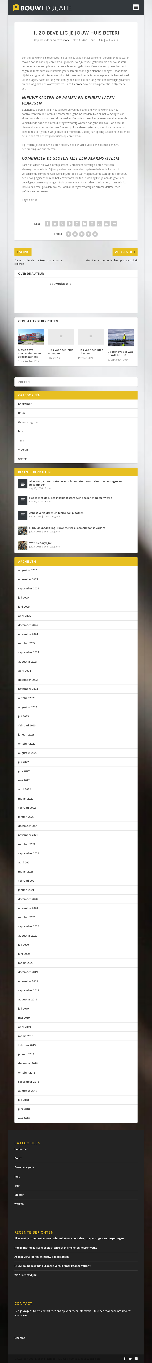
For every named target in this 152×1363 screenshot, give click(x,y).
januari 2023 (26, 734)
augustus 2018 (27, 1091)
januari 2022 (26, 817)
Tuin (21, 440)
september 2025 (28, 588)
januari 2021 (26, 890)
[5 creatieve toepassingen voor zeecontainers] (31, 337)
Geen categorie (28, 422)
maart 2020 (25, 963)
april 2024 (24, 670)
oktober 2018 (26, 1072)
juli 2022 (23, 762)
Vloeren (23, 449)
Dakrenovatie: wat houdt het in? (120, 353)
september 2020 (28, 926)
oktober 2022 (26, 743)
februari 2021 (27, 880)
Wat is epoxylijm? (40, 543)
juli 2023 (23, 716)
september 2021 (28, 853)
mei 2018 (24, 1118)
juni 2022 (24, 771)
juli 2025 (23, 597)
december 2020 (28, 899)
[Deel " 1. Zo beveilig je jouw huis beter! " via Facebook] (47, 223)
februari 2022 (27, 807)
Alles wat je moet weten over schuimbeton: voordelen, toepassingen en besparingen (75, 483)
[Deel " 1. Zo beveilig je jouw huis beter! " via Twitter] (55, 223)
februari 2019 (27, 1045)
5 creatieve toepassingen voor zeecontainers (31, 353)
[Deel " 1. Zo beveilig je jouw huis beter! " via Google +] (62, 223)
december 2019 (28, 972)
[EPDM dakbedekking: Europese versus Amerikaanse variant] (22, 530)
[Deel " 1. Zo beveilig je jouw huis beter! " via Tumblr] (69, 223)
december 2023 (28, 680)
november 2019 (28, 981)
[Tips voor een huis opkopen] (61, 337)
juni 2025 (24, 606)
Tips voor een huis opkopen (60, 351)
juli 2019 (23, 1008)
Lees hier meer (75, 84)
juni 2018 (24, 1109)
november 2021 (28, 835)
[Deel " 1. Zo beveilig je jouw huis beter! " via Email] (106, 223)
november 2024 (28, 634)
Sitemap (19, 1338)
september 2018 (28, 1081)
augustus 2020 (27, 935)
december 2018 (28, 1063)
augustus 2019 (27, 999)
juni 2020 (24, 954)
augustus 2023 (27, 707)
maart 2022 (25, 798)
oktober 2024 (26, 643)
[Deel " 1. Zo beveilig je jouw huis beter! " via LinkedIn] (84, 223)
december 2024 (28, 625)
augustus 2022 (27, 753)
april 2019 (24, 1027)
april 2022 (24, 789)
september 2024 (28, 652)
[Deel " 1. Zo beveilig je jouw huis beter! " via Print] (114, 223)
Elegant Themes (45, 1358)
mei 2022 (24, 780)
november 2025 (28, 579)
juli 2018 (23, 1100)
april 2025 (24, 616)
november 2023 (28, 689)
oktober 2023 (26, 698)
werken (22, 458)
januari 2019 (26, 1054)
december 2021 (28, 826)
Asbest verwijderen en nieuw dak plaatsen (56, 513)
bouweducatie (61, 40)
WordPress (93, 1358)
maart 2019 (25, 1036)
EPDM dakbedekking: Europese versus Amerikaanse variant (67, 528)
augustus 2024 (27, 661)
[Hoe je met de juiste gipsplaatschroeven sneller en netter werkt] (22, 500)
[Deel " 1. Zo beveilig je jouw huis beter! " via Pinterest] (77, 223)
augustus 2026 (27, 570)
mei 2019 (24, 1017)
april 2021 (24, 862)
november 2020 (28, 908)
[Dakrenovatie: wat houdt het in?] (121, 337)
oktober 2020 (26, 917)
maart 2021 (25, 871)
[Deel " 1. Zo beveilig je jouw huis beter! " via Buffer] (92, 223)
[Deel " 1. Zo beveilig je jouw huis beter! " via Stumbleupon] (99, 223)
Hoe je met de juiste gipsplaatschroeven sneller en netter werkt (70, 498)
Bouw (21, 413)
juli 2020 (23, 944)
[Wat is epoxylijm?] (22, 545)
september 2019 (28, 990)
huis (93, 40)
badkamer (25, 404)
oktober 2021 (26, 844)
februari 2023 (27, 725)
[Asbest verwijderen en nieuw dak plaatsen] (22, 515)
